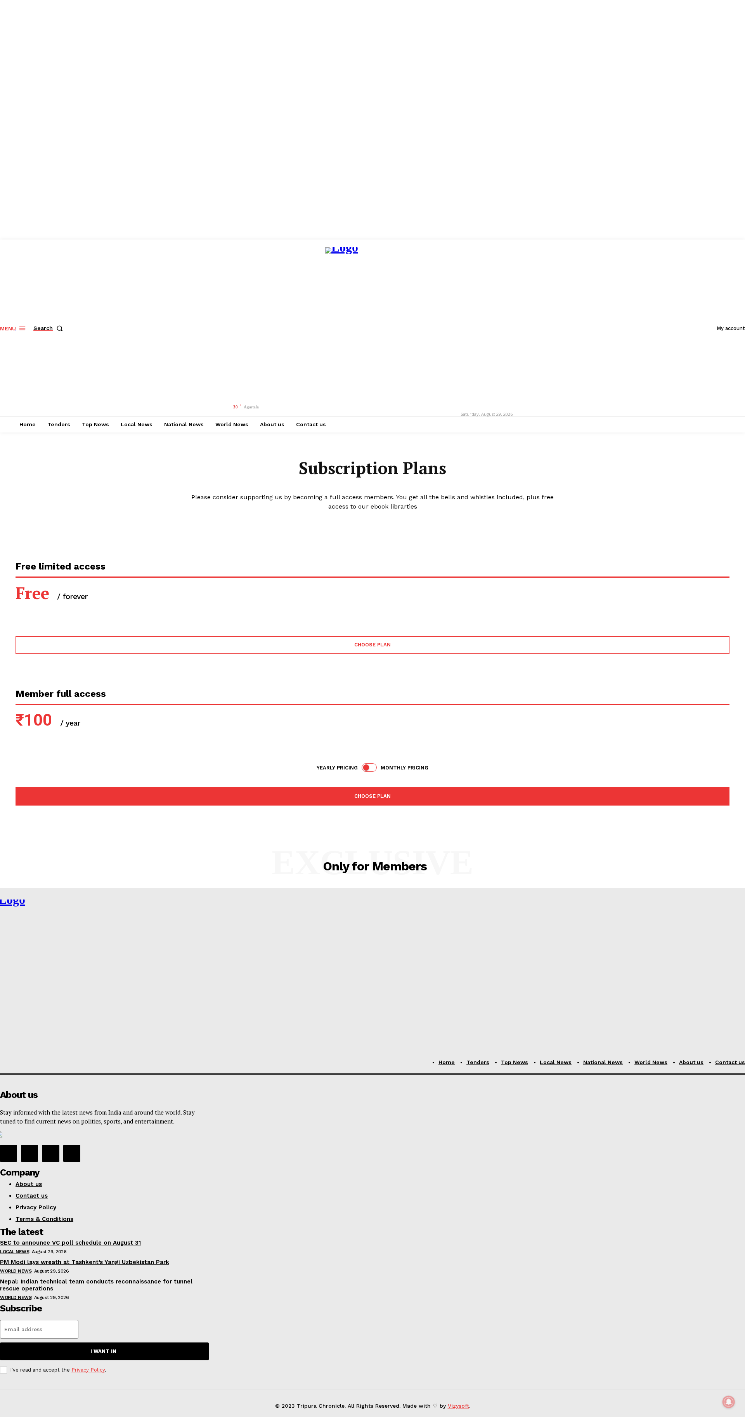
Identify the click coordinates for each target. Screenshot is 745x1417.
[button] (49, 328)
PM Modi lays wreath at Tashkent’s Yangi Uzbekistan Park (84, 1262)
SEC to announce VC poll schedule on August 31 (70, 1242)
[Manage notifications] (728, 1402)
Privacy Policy (88, 1370)
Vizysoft (458, 1406)
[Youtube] (71, 1153)
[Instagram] (29, 1153)
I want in (103, 1351)
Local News (14, 1251)
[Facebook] (8, 1153)
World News (15, 1271)
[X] (50, 1153)
